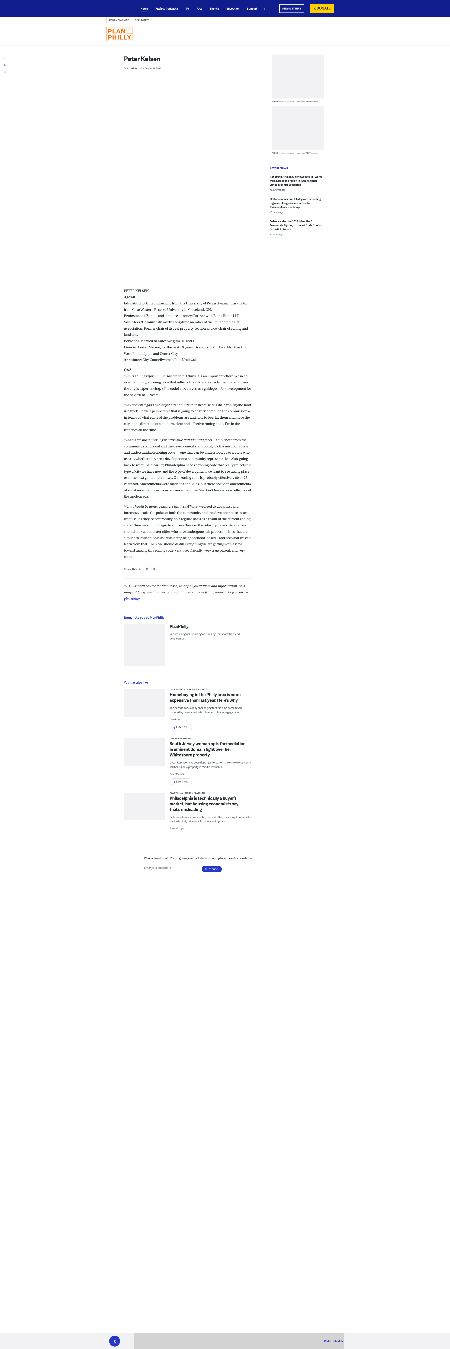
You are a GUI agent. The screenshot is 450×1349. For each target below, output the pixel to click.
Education (232, 9)
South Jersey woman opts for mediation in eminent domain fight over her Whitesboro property (208, 749)
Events (214, 9)
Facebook (139, 568)
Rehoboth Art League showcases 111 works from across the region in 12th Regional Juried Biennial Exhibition (296, 181)
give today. (132, 598)
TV (187, 9)
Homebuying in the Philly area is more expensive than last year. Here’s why (205, 697)
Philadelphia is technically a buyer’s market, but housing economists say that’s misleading (204, 803)
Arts (199, 9)
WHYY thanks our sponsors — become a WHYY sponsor (295, 101)
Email (154, 568)
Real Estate (142, 20)
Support (252, 9)
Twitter (146, 568)
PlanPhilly (179, 626)
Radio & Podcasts (166, 9)
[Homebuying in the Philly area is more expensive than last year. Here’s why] (144, 705)
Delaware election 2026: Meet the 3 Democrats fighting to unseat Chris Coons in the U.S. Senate (295, 225)
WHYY (119, 8)
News (144, 9)
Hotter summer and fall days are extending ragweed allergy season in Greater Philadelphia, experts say (295, 203)
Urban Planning (119, 20)
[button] (114, 1341)
